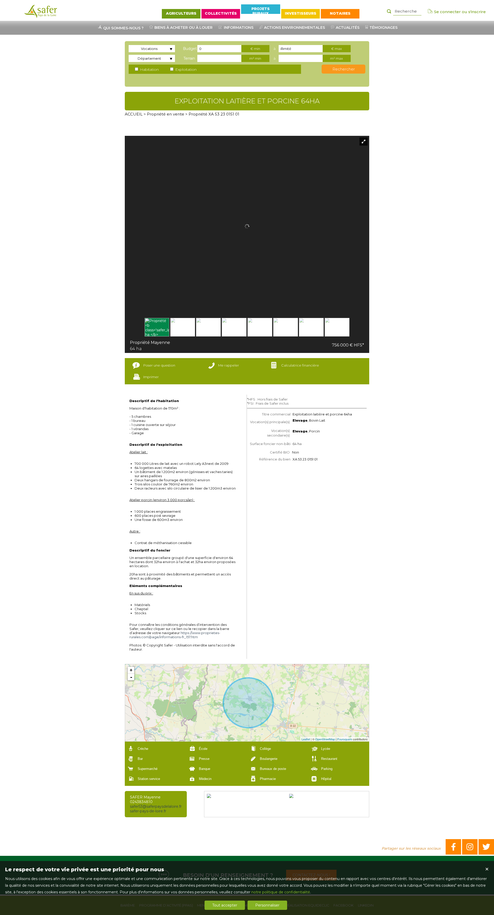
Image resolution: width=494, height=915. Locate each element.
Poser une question (159, 365)
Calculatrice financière (300, 365)
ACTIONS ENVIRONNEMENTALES (294, 27)
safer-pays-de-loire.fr (148, 811)
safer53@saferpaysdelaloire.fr (156, 806)
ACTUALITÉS (347, 27)
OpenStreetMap (325, 739)
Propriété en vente (165, 114)
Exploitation (185, 69)
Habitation (149, 69)
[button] (155, 749)
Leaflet (306, 739)
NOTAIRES (340, 13)
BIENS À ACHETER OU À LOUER (183, 27)
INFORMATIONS (238, 27)
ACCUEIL (134, 114)
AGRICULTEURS (181, 13)
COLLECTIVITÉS (221, 13)
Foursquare (344, 739)
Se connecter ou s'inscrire (459, 11)
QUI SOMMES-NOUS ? (123, 28)
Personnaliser (267, 905)
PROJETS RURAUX (260, 10)
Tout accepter (224, 905)
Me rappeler (228, 365)
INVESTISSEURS (300, 13)
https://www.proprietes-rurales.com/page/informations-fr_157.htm (174, 635)
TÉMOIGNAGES (383, 27)
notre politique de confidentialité (280, 892)
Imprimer (151, 377)
